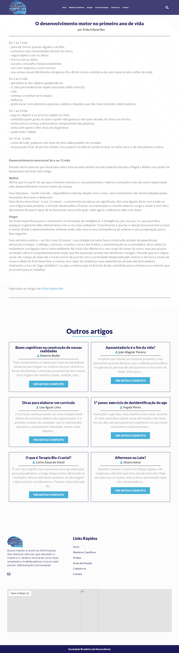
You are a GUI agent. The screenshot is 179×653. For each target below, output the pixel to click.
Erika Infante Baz (94, 30)
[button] (167, 7)
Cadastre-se (115, 7)
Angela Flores (132, 407)
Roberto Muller (50, 356)
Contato (125, 7)
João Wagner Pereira (132, 352)
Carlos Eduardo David (50, 462)
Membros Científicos (76, 7)
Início (64, 7)
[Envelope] (8, 574)
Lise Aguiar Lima (50, 407)
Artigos (89, 7)
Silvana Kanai (132, 462)
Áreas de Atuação (101, 7)
